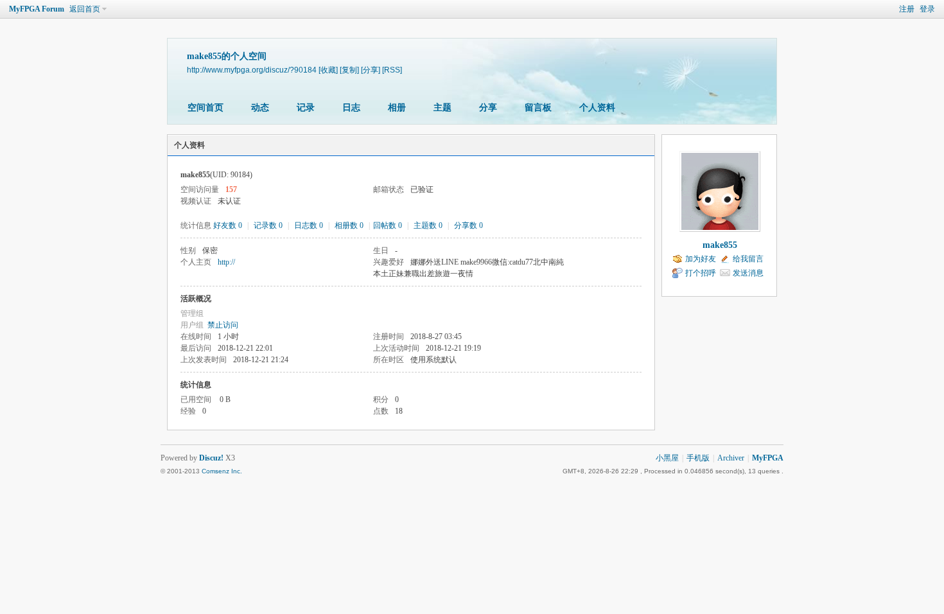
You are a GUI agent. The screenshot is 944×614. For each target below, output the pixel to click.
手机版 (698, 457)
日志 (351, 107)
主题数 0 (428, 225)
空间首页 (205, 107)
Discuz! (211, 457)
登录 (927, 8)
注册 (906, 8)
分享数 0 (468, 225)
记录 (306, 107)
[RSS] (392, 70)
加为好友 (700, 258)
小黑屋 (667, 457)
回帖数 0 (387, 225)
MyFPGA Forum (36, 8)
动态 (260, 107)
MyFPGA (767, 457)
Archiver (730, 457)
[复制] (349, 70)
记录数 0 (268, 225)
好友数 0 (227, 225)
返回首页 (84, 8)
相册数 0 (349, 225)
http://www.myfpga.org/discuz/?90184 (252, 70)
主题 (442, 107)
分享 (488, 107)
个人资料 (597, 107)
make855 (720, 245)
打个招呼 (700, 272)
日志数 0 (308, 225)
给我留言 (748, 258)
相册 (397, 107)
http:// (226, 262)
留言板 (538, 107)
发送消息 (748, 272)
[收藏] (328, 70)
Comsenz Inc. (222, 471)
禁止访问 (222, 324)
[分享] (370, 70)
